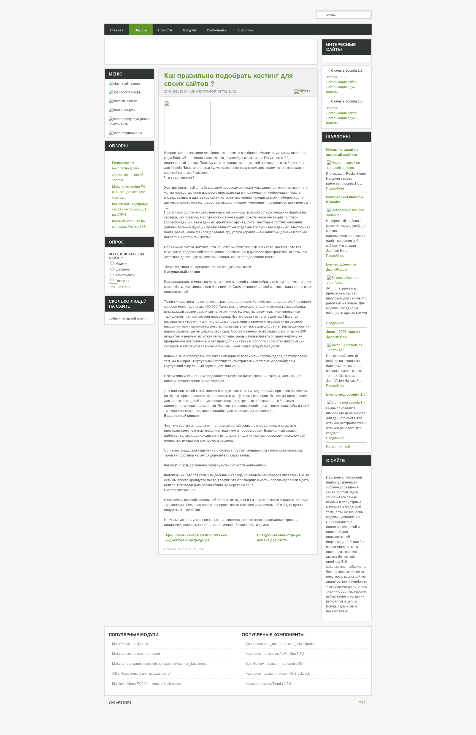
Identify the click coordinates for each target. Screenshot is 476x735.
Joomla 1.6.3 (335, 108)
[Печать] (303, 90)
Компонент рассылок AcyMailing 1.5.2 (274, 654)
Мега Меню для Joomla (130, 644)
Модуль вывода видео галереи (136, 654)
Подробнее (335, 188)
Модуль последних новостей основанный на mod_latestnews (159, 664)
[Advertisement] (205, 51)
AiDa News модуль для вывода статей (142, 673)
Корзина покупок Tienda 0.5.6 (268, 684)
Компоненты (125, 275)
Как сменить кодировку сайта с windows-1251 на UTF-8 (130, 209)
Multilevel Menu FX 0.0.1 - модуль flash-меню (146, 684)
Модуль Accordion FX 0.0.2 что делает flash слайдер (129, 192)
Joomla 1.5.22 (336, 77)
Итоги (124, 286)
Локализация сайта (341, 82)
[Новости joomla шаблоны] (147, 12)
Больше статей (338, 447)
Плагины (122, 281)
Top (362, 702)
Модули (121, 264)
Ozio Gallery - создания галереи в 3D (274, 664)
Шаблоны (122, 269)
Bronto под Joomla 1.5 (345, 394)
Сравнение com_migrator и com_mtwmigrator (280, 644)
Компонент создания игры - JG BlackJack (277, 673)
